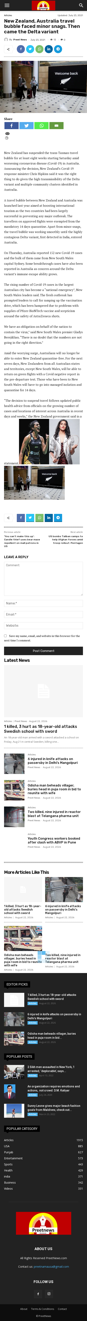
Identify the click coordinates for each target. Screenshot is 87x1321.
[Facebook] (21, 49)
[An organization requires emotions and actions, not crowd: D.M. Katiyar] (9, 1091)
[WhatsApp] (39, 49)
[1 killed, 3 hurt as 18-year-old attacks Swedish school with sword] (43, 691)
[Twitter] (30, 49)
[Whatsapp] (41, 125)
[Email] (56, 125)
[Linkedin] (49, 49)
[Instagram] (49, 1294)
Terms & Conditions (42, 1309)
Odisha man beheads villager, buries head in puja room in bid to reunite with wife (54, 789)
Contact (62, 1309)
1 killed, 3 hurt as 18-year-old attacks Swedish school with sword (40, 729)
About (23, 1309)
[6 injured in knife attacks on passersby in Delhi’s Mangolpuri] (14, 764)
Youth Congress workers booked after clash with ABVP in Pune (54, 840)
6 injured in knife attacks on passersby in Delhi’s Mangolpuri (53, 761)
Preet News (20, 40)
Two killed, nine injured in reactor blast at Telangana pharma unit (54, 814)
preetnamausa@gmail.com (51, 1266)
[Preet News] (6, 40)
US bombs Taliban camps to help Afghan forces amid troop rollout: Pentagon (66, 539)
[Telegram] (58, 49)
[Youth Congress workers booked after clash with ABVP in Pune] (14, 843)
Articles (8, 15)
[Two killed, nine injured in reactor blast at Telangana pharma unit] (14, 817)
